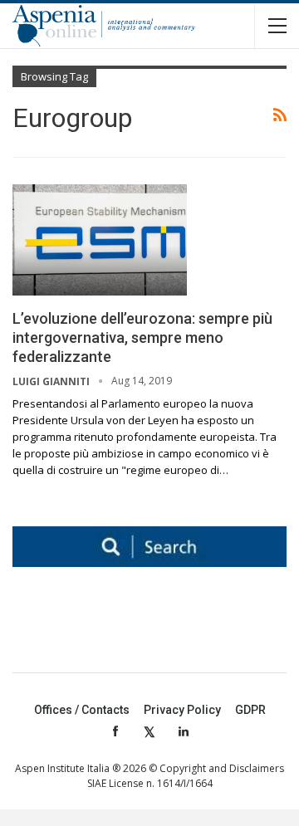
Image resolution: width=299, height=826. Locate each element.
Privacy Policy (182, 709)
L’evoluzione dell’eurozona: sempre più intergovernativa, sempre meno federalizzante (142, 337)
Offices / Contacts (82, 709)
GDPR (250, 709)
